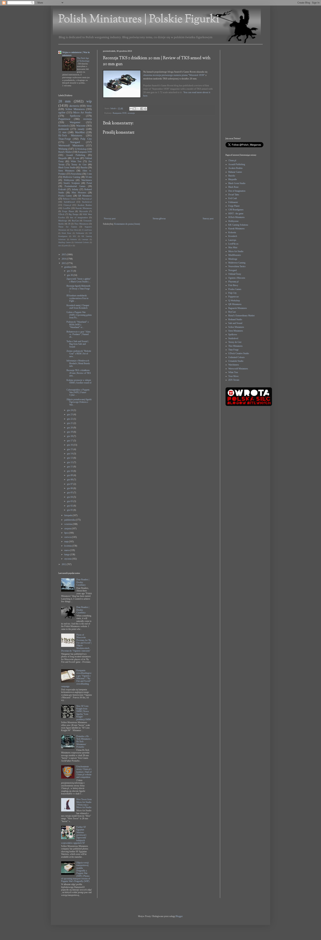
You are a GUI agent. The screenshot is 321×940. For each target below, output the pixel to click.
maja (66, 541)
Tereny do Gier (79, 164)
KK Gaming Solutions (238, 225)
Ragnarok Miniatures (237, 308)
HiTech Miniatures (236, 217)
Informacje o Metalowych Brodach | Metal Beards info (78, 363)
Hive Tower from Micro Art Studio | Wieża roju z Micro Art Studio (84, 803)
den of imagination (79, 217)
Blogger (179, 916)
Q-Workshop (80, 149)
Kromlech (63, 125)
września (68, 524)
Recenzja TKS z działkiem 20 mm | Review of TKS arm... (79, 373)
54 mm (88, 177)
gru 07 (70, 484)
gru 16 (70, 445)
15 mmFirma (87, 230)
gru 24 (70, 410)
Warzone (80, 125)
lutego (67, 554)
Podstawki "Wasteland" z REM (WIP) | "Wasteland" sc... (78, 325)
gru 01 (70, 510)
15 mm (62, 132)
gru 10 (70, 471)
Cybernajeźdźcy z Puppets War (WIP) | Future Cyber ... (78, 392)
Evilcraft (62, 189)
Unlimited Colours (81, 242)
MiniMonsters (234, 255)
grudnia (68, 267)
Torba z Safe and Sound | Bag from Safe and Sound (77, 344)
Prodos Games (65, 195)
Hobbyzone (69, 180)
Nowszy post (110, 218)
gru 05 (70, 492)
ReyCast (75, 220)
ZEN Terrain (233, 380)
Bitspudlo (62, 158)
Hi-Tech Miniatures (70, 135)
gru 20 (70, 427)
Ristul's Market (65, 152)
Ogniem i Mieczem (236, 278)
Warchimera (86, 180)
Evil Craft (232, 198)
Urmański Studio (235, 361)
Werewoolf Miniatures (71, 145)
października (70, 520)
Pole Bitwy (233, 285)
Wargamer (75, 122)
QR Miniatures (85, 195)
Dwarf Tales (233, 194)
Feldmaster (80, 233)
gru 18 (70, 436)
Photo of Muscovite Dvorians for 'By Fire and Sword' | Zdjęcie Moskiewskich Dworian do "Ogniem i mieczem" (76, 643)
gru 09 (70, 475)
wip (89, 101)
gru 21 (70, 423)
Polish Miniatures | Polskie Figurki (138, 20)
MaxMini (80, 132)
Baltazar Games (70, 199)
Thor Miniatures (81, 224)
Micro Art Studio (82, 112)
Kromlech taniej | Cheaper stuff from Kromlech (78, 306)
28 (69, 224)
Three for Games (67, 227)
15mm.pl (67, 205)
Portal (89, 183)
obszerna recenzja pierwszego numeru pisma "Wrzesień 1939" (174, 75)
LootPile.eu (233, 243)
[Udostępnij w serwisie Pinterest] (145, 109)
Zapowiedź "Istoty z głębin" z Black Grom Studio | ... (79, 280)
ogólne (61, 112)
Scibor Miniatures (75, 109)
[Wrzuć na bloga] (135, 109)
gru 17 (70, 440)
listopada (68, 515)
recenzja (131, 113)
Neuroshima (76, 174)
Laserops (85, 239)
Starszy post (208, 218)
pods (66, 246)
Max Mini (232, 247)
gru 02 (70, 505)
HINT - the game (235, 213)
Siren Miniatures (66, 170)
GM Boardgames (236, 209)
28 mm (64, 101)
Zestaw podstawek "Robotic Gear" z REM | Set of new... (79, 354)
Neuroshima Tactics (237, 266)
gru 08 (70, 479)
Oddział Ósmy (234, 274)
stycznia (68, 558)
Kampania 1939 (120, 113)
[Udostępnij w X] (138, 109)
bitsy (89, 105)
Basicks (84, 167)
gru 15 (70, 449)
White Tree (76, 161)
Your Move (74, 230)
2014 (64, 258)
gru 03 (70, 501)
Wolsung (62, 148)
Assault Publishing (75, 155)
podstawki (63, 128)
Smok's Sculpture (72, 183)
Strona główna (159, 218)
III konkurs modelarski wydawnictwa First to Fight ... (77, 298)
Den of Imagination (236, 191)
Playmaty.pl (87, 199)
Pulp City (86, 138)
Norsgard (75, 142)
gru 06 (70, 488)
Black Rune (66, 233)
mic (59, 246)
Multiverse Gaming (71, 177)
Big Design (74, 214)
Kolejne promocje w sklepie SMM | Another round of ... (79, 383)
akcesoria (74, 105)
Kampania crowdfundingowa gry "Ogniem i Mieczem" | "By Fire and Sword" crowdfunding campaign (76, 678)
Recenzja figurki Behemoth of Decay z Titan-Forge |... (78, 289)
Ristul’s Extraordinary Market (241, 315)
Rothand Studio (235, 319)
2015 (64, 254)
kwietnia (68, 545)
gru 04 (70, 497)
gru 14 (70, 453)
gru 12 (70, 462)
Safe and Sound (235, 323)
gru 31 (70, 271)
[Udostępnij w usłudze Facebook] (142, 109)
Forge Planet (68, 211)
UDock (61, 214)
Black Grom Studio (67, 167)
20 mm (76, 158)
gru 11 (70, 466)
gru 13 (70, 458)
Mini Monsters (79, 192)
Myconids (83, 211)
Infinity (75, 189)
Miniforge (62, 220)
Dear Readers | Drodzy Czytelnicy (82, 582)
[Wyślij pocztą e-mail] (131, 109)
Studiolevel (87, 202)
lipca (66, 532)
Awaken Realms (84, 205)
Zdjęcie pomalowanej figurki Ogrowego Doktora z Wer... (79, 402)
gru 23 (70, 414)
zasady (81, 128)
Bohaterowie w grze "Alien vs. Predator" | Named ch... (78, 334)
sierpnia (68, 528)
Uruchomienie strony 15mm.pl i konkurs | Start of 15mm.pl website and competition (84, 772)
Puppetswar (64, 118)
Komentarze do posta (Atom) (127, 224)
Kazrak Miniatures (84, 208)
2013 (64, 263)
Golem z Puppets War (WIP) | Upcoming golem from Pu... (79, 315)
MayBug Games (64, 242)
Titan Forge (233, 349)
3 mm (89, 174)
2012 (64, 564)
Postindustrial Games (75, 186)
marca (67, 550)
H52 (74, 236)
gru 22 (70, 419)
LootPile (66, 208)
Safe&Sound (69, 202)
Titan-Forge (64, 138)
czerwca (68, 537)
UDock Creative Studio (238, 353)
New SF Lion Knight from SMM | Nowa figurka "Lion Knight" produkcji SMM (83, 713)
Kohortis (73, 239)
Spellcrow (75, 115)
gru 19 (70, 432)
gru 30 (70, 275)
